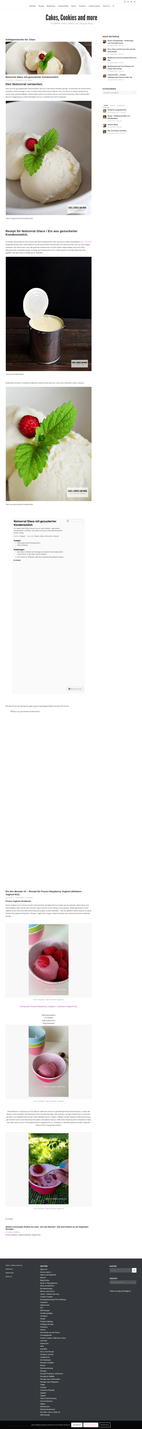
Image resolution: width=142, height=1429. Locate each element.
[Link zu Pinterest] (131, 1)
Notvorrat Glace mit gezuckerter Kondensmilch (32, 77)
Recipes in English (47, 1363)
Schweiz (43, 1387)
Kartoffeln (43, 1349)
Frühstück (44, 1327)
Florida (42, 1319)
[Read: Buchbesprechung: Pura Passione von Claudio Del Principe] (105, 67)
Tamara (30, 80)
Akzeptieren (77, 1425)
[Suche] (112, 6)
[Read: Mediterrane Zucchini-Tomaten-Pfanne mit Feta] (105, 59)
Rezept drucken (76, 689)
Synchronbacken (46, 1401)
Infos (42, 1346)
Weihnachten (45, 1406)
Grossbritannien (46, 1335)
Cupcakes (44, 1302)
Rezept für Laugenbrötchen (117, 110)
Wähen (42, 1404)
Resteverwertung (46, 1368)
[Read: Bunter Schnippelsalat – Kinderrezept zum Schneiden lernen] (105, 42)
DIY (41, 1308)
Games (43, 1330)
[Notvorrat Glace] (49, 58)
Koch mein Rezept (47, 1352)
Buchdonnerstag (46, 1288)
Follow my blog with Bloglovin (120, 1291)
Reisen (42, 1365)
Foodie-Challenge (46, 1321)
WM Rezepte (45, 1415)
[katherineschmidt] (71, 19)
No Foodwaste (45, 1360)
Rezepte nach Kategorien (49, 1382)
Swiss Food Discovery (48, 1398)
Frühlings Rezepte (46, 1324)
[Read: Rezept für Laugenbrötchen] (105, 111)
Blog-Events (44, 1280)
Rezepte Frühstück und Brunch (51, 1374)
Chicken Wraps (113, 124)
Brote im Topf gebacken (48, 1283)
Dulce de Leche (86, 242)
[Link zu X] (128, 1)
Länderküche (45, 1357)
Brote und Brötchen (47, 1286)
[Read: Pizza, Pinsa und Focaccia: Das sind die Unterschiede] (105, 50)
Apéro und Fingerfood (48, 1275)
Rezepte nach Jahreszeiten (50, 1379)
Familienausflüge (46, 1313)
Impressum (9, 1269)
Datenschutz (10, 1273)
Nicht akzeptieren (91, 1425)
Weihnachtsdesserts (47, 1409)
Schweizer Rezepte (47, 1390)
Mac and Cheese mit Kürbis (117, 131)
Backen (43, 1277)
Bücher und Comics (47, 1291)
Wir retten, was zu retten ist (50, 1412)
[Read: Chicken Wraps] (105, 126)
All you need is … (46, 1272)
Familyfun (43, 1316)
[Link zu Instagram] (124, 1)
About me (9, 1276)
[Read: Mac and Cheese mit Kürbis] (105, 132)
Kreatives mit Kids (46, 1354)
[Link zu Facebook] (134, 1)
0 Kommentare (19, 80)
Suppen (43, 1395)
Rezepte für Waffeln (47, 1376)
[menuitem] (32, 6)
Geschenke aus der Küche (50, 1332)
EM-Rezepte (44, 1310)
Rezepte (43, 1371)
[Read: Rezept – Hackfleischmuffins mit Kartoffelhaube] (105, 117)
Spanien (43, 1393)
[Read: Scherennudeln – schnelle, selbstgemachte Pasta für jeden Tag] (105, 76)
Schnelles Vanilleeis (13, 1232)
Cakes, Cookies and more (14, 1265)
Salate (42, 1385)
